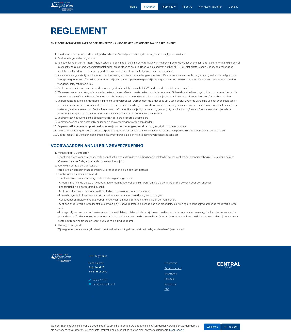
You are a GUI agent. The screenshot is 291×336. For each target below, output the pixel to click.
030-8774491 (99, 279)
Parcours (187, 6)
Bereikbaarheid (173, 268)
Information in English (210, 6)
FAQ (167, 289)
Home (133, 6)
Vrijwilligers (171, 273)
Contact (233, 6)
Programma (171, 263)
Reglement (170, 284)
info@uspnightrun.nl (104, 284)
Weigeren (212, 326)
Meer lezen (176, 329)
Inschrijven (149, 6)
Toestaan (232, 326)
